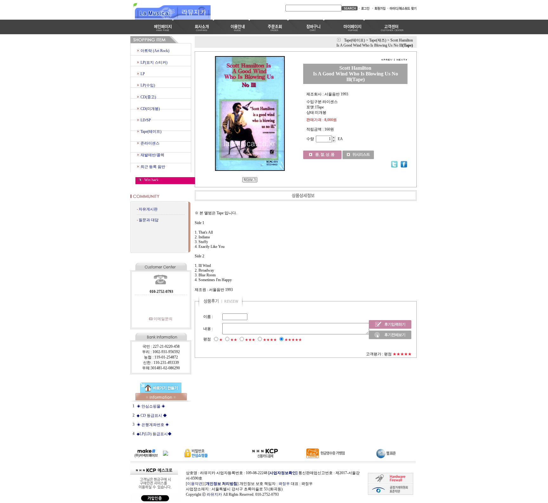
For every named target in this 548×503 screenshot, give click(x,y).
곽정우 (284, 483)
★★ (233, 340)
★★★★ (270, 340)
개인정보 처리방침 (221, 483)
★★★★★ (293, 340)
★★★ (250, 340)
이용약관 (194, 483)
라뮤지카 (214, 494)
